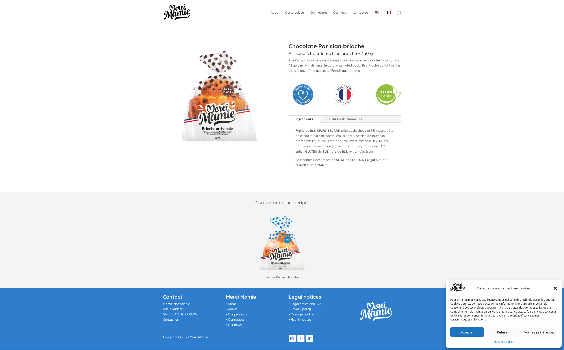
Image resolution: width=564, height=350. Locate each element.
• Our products (236, 314)
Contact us (360, 13)
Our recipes (318, 13)
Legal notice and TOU (306, 304)
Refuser (503, 332)
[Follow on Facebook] (300, 338)
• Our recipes (235, 320)
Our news (340, 13)
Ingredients (304, 119)
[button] (555, 288)
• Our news (234, 325)
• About (231, 309)
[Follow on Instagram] (292, 338)
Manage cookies (504, 342)
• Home (231, 304)
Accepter (467, 332)
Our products (295, 13)
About (275, 13)
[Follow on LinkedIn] (309, 338)
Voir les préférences (539, 332)
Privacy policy (301, 309)
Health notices (301, 320)
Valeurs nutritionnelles (344, 119)
